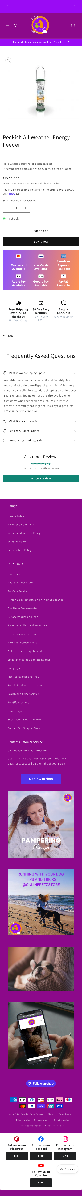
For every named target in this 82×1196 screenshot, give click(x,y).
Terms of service (42, 1120)
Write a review (41, 478)
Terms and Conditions (21, 524)
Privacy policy (23, 1120)
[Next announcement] (75, 6)
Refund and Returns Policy (24, 533)
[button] (7, 25)
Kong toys (14, 668)
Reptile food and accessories (25, 685)
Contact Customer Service (25, 742)
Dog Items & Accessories (23, 608)
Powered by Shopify (45, 1114)
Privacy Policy (16, 516)
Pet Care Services (18, 591)
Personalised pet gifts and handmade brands (35, 599)
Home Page (14, 574)
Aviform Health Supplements (25, 651)
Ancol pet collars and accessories (28, 625)
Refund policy (66, 1114)
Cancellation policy (55, 1125)
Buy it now (41, 241)
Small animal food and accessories (29, 659)
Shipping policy (61, 1120)
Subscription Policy (19, 550)
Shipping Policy (17, 541)
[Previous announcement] (7, 6)
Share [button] (10, 335)
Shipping (35, 183)
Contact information (31, 1125)
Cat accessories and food (23, 616)
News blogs (15, 711)
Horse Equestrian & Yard (22, 642)
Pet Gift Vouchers (18, 702)
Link (17, 1156)
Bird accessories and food (23, 634)
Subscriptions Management (24, 719)
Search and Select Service (23, 694)
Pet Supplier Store (26, 1114)
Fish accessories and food (23, 676)
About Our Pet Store (20, 582)
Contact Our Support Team (24, 728)
